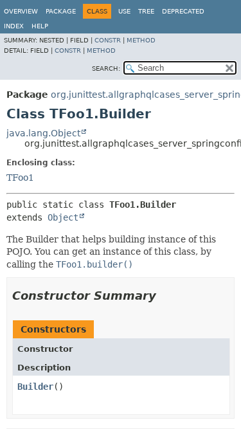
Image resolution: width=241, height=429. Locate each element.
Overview (21, 11)
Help (39, 26)
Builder (35, 386)
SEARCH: (106, 68)
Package (61, 11)
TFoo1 (20, 177)
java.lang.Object (43, 133)
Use (124, 11)
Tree (146, 11)
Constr (107, 40)
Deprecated (183, 11)
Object (63, 217)
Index (14, 26)
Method (141, 40)
